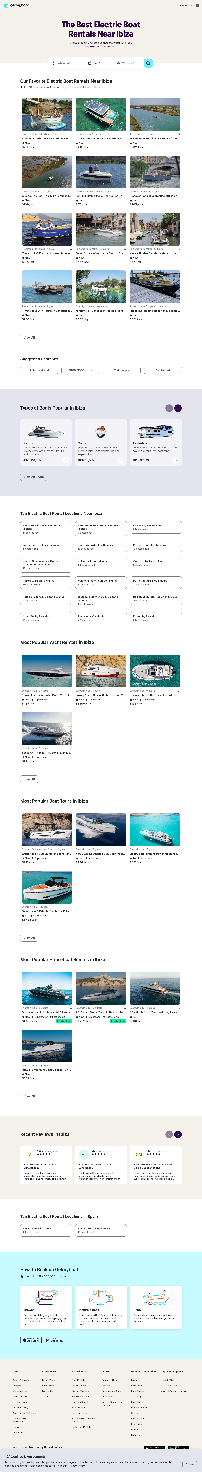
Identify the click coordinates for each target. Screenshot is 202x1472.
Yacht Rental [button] (78, 1407)
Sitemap (17, 1427)
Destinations (108, 1396)
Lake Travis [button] (137, 1402)
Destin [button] (134, 1429)
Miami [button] (134, 1380)
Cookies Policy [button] (20, 1407)
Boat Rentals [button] (78, 1380)
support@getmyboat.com (174, 1391)
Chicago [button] (135, 1413)
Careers (17, 1385)
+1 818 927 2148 (169, 1385)
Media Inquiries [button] (20, 1391)
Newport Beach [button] (139, 1407)
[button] (53, 87)
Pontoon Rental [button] (80, 1402)
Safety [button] (45, 1396)
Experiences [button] (79, 1371)
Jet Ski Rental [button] (79, 1385)
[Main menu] (197, 5)
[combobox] (67, 63)
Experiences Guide (112, 1391)
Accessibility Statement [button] (24, 1413)
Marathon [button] (136, 1435)
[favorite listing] (71, 134)
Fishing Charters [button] (80, 1391)
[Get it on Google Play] (54, 1340)
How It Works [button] (49, 1380)
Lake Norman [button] (138, 1418)
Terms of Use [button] (93, 1462)
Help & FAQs (167, 1380)
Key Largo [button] (136, 1424)
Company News (110, 1380)
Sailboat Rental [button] (79, 1413)
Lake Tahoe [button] (137, 1391)
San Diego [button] (136, 1396)
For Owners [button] (48, 1385)
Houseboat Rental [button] (81, 1396)
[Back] (169, 408)
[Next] (178, 408)
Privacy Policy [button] (76, 1465)
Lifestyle (106, 1385)
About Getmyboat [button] (22, 1380)
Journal (106, 1371)
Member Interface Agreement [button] (22, 1420)
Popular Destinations (144, 1371)
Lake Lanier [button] (137, 1385)
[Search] (148, 63)
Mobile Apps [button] (48, 1391)
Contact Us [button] (18, 1432)
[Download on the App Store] (31, 1340)
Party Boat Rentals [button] (81, 1427)
